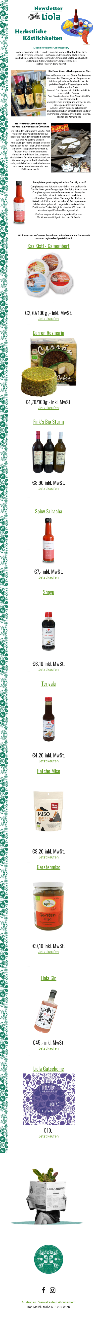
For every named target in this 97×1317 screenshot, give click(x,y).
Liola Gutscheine (48, 1068)
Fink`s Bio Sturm (48, 421)
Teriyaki (48, 683)
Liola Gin (48, 978)
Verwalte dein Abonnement (57, 1302)
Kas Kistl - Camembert (49, 245)
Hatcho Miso (48, 771)
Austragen (29, 1302)
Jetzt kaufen (48, 319)
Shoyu (48, 592)
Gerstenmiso (48, 867)
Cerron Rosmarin (48, 332)
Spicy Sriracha (48, 511)
